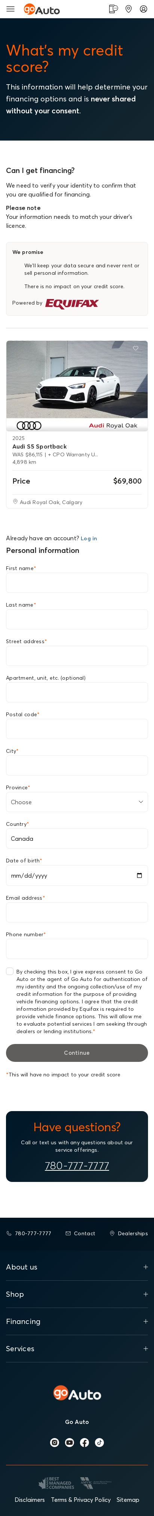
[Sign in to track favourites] (137, 349)
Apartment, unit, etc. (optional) (46, 678)
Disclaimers (30, 1499)
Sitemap (128, 1499)
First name (21, 568)
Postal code (23, 714)
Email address (25, 898)
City (12, 751)
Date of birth (24, 861)
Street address (26, 641)
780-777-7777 (77, 1165)
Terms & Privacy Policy (81, 1499)
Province (18, 787)
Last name (21, 605)
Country (17, 824)
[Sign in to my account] (143, 8)
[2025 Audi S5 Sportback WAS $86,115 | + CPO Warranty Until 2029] (77, 386)
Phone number (26, 934)
